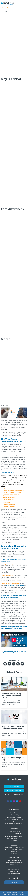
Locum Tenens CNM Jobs (14, 817)
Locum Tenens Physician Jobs (14, 813)
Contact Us (14, 882)
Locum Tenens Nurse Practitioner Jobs (14, 820)
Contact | (13, 894)
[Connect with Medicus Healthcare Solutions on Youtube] (20, 801)
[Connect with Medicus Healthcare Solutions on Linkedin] (11, 801)
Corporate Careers (14, 871)
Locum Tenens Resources (14, 860)
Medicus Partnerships (14, 873)
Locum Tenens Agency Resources (14, 862)
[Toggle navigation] (26, 3)
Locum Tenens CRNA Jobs (14, 815)
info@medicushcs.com (15, 790)
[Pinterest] (18, 663)
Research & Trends (14, 857)
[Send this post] (22, 663)
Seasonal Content (5, 12)
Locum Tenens (14, 828)
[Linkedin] (13, 663)
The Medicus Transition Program (14, 849)
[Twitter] (9, 663)
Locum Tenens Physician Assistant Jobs (14, 824)
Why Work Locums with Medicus (14, 834)
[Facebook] (5, 663)
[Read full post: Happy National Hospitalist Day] (14, 748)
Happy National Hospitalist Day (13, 758)
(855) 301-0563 (15, 786)
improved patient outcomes (17, 457)
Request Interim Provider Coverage (14, 847)
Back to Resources (7, 8)
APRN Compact (14, 867)
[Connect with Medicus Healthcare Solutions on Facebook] (8, 801)
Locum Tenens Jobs (14, 809)
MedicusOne (14, 851)
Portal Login (14, 840)
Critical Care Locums (14, 628)
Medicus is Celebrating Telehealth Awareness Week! (11, 695)
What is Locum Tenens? (14, 832)
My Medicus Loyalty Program (14, 838)
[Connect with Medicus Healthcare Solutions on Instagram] (14, 801)
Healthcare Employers (14, 844)
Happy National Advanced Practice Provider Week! (13, 727)
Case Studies (14, 854)
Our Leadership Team (14, 869)
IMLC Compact (14, 865)
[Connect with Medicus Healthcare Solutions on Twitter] (17, 801)
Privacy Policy (20, 894)
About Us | (7, 894)
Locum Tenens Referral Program (14, 836)
